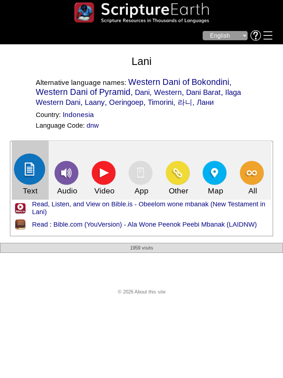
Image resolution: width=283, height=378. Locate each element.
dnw (93, 125)
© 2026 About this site (141, 292)
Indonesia (78, 114)
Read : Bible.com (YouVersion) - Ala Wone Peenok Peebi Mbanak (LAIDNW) (144, 224)
